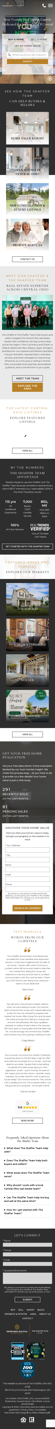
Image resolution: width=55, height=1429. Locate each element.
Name (8, 865)
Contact (27, 1318)
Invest (30, 1310)
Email (8, 875)
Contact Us (27, 259)
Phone (8, 884)
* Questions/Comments (14, 1270)
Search (27, 61)
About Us (45, 1314)
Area (33, 1314)
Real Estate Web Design (15, 1413)
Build (40, 1310)
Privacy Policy (27, 1410)
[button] (50, 79)
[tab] (16, 39)
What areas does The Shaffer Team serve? (27, 1174)
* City (7, 855)
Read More (27, 1120)
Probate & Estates (15, 1314)
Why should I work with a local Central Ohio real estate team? (23, 1187)
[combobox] (27, 55)
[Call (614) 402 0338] (44, 5)
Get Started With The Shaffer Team (28, 546)
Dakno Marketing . (41, 1413)
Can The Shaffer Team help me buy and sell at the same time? (26, 1199)
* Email (6, 1260)
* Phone (7, 1250)
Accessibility (40, 1410)
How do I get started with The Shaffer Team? (23, 1211)
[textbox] (29, 54)
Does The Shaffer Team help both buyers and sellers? (25, 1162)
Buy (13, 1310)
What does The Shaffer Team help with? (26, 1150)
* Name (6, 1241)
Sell (21, 1310)
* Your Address (12, 845)
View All (27, 451)
